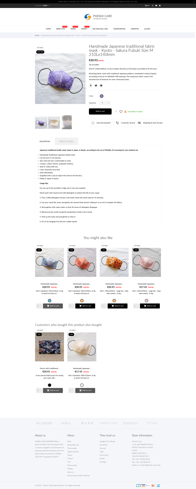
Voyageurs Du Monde (107, 441)
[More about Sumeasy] (130, 423)
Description (45, 141)
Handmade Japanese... (49, 284)
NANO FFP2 (61, 28)
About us (70, 472)
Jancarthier (103, 445)
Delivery (70, 469)
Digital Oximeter (73, 452)
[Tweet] (96, 85)
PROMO (85, 28)
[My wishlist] (156, 5)
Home (49, 28)
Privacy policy (72, 465)
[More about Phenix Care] (109, 423)
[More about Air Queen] (44, 423)
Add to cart (100, 111)
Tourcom (103, 448)
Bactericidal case (100, 29)
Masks (74, 28)
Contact (70, 458)
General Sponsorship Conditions (78, 475)
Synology (103, 462)
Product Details (67, 141)
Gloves (147, 29)
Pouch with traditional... (49, 368)
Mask (69, 441)
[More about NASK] (87, 423)
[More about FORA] (65, 423)
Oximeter (135, 29)
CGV (69, 462)
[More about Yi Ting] (152, 423)
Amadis (102, 458)
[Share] (91, 85)
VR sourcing (104, 455)
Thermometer (119, 29)
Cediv (102, 452)
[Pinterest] (101, 85)
